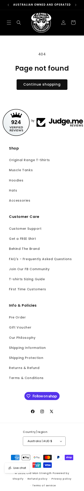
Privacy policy (61, 478)
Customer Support (25, 228)
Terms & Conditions (26, 378)
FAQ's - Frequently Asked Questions (40, 259)
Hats (13, 190)
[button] (9, 22)
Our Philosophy (22, 337)
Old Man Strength (39, 473)
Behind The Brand (24, 249)
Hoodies (16, 180)
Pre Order (17, 317)
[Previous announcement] (8, 5)
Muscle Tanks (21, 170)
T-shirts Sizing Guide (27, 279)
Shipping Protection (26, 358)
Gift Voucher (20, 327)
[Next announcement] (76, 5)
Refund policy (37, 478)
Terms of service (44, 485)
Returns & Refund (24, 368)
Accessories (19, 200)
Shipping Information (27, 348)
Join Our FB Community (29, 269)
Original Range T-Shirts (29, 160)
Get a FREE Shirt (22, 238)
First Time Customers (27, 289)
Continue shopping (42, 84)
